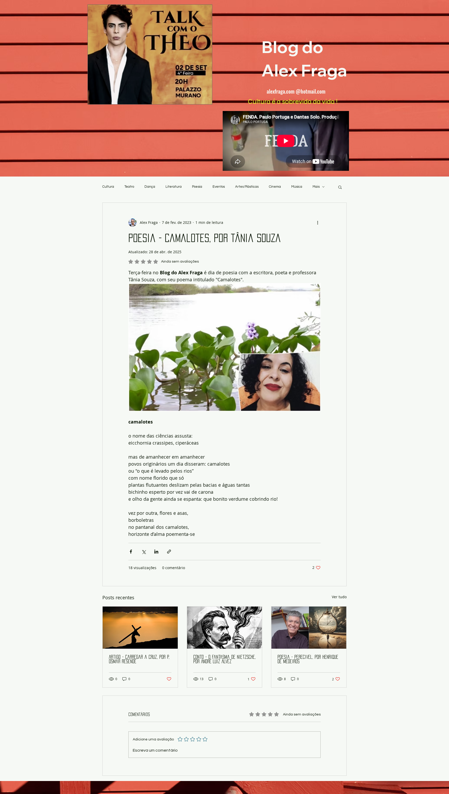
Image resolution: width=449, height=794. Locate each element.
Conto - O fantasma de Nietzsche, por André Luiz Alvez (224, 659)
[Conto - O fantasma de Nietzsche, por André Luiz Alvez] (224, 628)
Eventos (219, 186)
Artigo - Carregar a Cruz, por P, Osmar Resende (139, 659)
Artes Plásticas (247, 186)
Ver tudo (339, 596)
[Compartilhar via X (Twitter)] (143, 551)
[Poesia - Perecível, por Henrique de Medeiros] (308, 628)
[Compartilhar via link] (169, 551)
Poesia (197, 186)
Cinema (275, 186)
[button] (340, 187)
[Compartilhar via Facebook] (130, 551)
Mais (316, 186)
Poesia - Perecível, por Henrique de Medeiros (308, 659)
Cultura (108, 186)
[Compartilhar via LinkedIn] (156, 551)
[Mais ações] (317, 222)
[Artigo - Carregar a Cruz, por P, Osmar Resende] (140, 628)
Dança (149, 186)
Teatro (129, 186)
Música (296, 186)
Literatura (174, 186)
